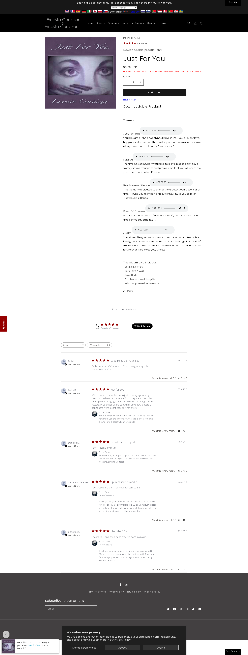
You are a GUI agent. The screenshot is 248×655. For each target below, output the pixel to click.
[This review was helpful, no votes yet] (179, 378)
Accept (122, 647)
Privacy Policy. (123, 639)
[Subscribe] (93, 608)
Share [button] (130, 290)
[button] (100, 23)
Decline (161, 647)
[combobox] (73, 345)
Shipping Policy (152, 591)
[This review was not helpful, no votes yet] (184, 378)
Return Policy (134, 591)
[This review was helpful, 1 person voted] (179, 430)
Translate (134, 11)
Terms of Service (97, 591)
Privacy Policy (116, 591)
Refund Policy (129, 100)
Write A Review (142, 326)
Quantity (127, 76)
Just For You (34, 645)
